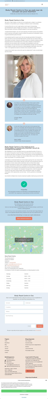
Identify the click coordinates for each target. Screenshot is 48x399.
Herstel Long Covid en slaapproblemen (33, 344)
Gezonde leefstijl (28, 342)
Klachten (27, 346)
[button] (46, 380)
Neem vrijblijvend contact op (24, 218)
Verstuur (40, 326)
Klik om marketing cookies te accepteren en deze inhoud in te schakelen (24, 240)
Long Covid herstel (29, 348)
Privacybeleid (24, 397)
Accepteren (24, 391)
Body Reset (7, 342)
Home (6, 340)
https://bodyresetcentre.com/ (13, 265)
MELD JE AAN (30, 371)
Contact (6, 352)
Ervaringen (7, 350)
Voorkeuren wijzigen (24, 394)
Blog (6, 344)
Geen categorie (28, 340)
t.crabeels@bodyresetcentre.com (15, 264)
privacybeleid (38, 330)
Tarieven (6, 348)
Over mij (6, 346)
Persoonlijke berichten (29, 350)
